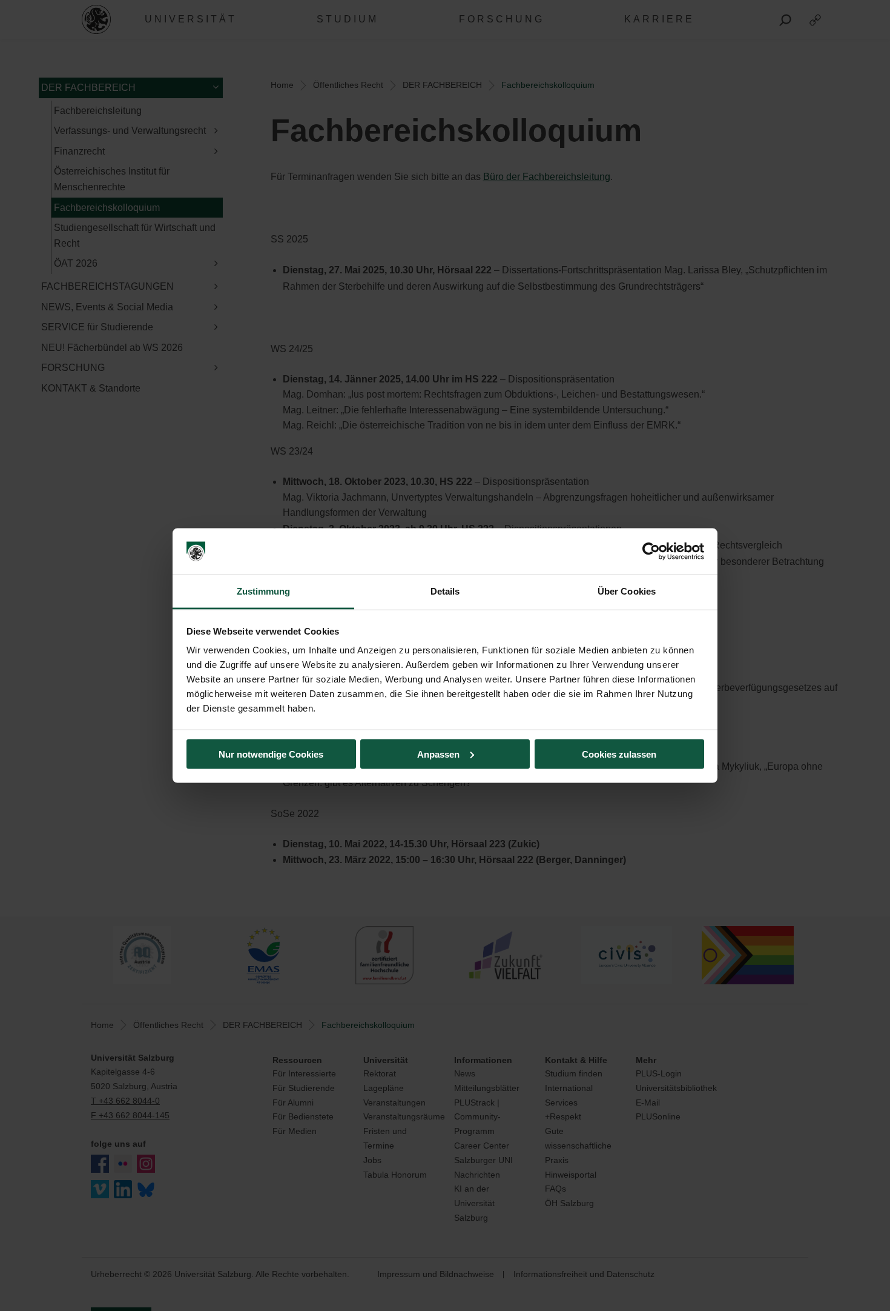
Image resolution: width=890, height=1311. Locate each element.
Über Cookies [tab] (627, 591)
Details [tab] (445, 591)
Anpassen (438, 754)
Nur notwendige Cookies (271, 754)
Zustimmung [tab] (264, 591)
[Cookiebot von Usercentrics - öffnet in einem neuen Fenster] (651, 551)
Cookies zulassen (619, 754)
